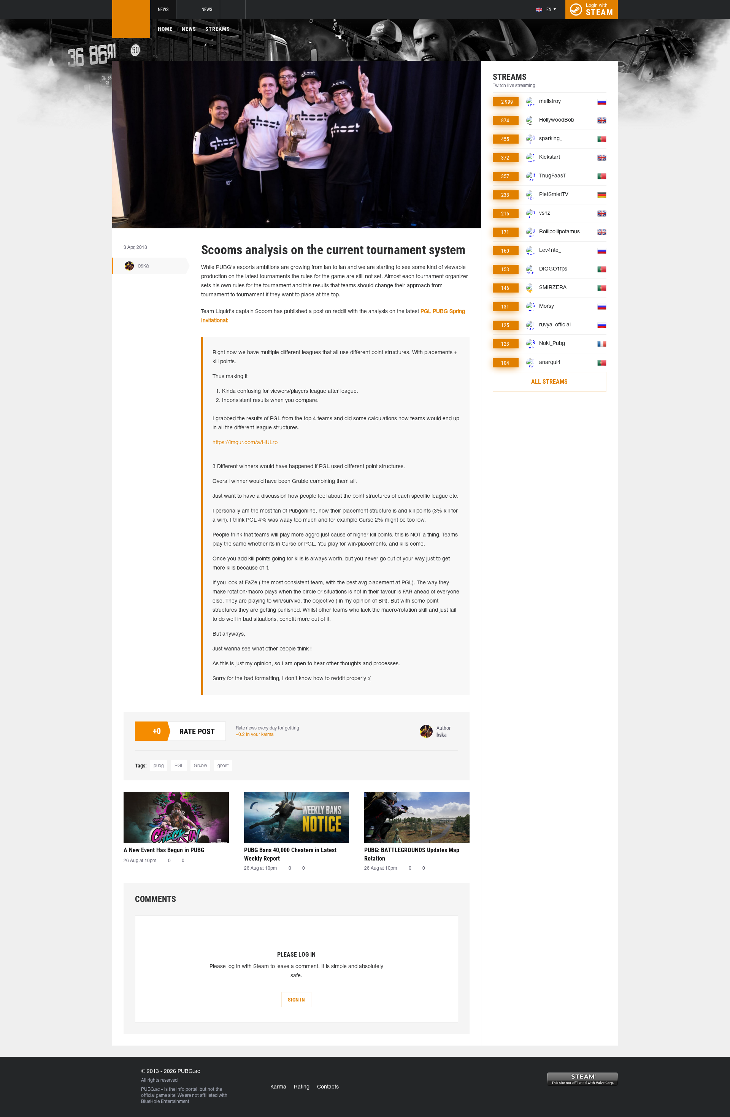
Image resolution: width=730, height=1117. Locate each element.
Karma (278, 1087)
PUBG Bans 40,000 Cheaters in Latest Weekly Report (290, 854)
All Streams (549, 381)
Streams (217, 29)
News (163, 9)
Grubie (200, 766)
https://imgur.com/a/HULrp (245, 442)
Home (165, 29)
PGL (179, 766)
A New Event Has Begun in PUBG (164, 850)
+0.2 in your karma (254, 735)
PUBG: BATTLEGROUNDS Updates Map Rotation (411, 854)
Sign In (296, 1000)
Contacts (328, 1087)
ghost (223, 766)
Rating (301, 1087)
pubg (159, 766)
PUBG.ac (150, 1089)
